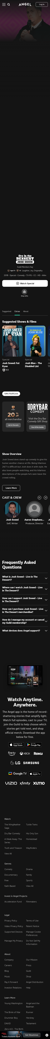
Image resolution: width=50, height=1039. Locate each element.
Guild (28, 971)
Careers (8, 965)
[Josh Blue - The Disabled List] (35, 341)
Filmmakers (31, 901)
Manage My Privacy (13, 940)
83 (7, 370)
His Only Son (32, 833)
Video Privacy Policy (13, 926)
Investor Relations (13, 987)
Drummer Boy (11, 1018)
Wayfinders (31, 848)
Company (8, 959)
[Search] (8, 4)
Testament (31, 1023)
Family (29, 874)
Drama (29, 869)
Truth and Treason (13, 848)
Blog (6, 971)
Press (28, 965)
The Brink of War (12, 1012)
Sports (29, 880)
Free (6, 880)
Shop (28, 976)
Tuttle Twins (32, 824)
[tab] (6, 312)
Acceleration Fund (13, 901)
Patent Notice (32, 926)
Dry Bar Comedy (12, 833)
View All (8, 853)
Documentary (11, 874)
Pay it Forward (11, 982)
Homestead (31, 839)
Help (28, 987)
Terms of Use (32, 920)
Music (7, 976)
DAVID (7, 1023)
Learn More (11, 488)
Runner (29, 1012)
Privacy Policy (10, 920)
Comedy (8, 869)
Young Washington (13, 1003)
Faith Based (9, 886)
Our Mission (32, 959)
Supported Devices (13, 931)
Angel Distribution (34, 982)
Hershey (30, 1018)
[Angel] (25, 4)
